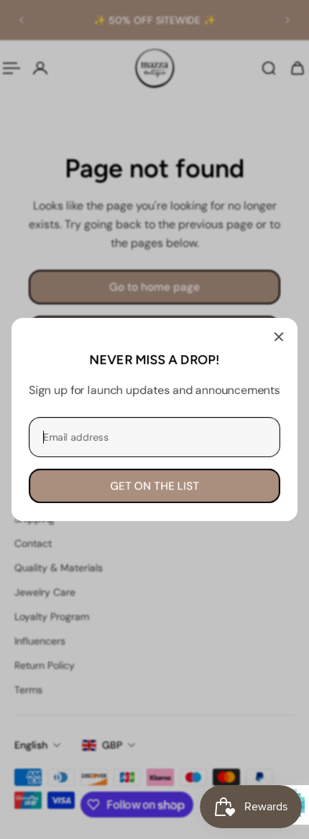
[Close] (279, 337)
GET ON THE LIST (154, 486)
